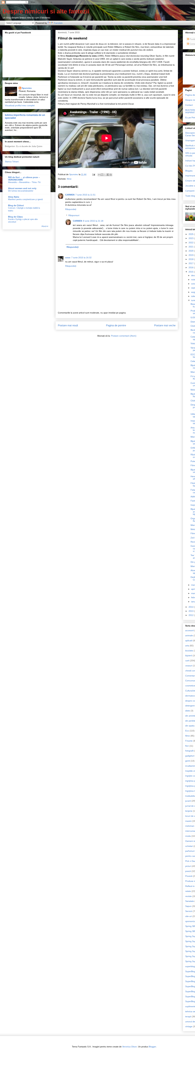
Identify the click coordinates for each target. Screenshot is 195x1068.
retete (188, 891)
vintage (188, 1026)
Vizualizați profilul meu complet (20, 105)
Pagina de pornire (116, 325)
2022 (191, 242)
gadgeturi (189, 756)
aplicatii (188, 640)
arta (187, 645)
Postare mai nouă (68, 325)
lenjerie (188, 811)
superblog (190, 966)
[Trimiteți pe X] (104, 174)
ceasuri (188, 665)
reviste (188, 896)
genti (187, 761)
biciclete (189, 650)
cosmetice (190, 685)
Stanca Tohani (12, 161)
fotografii (189, 750)
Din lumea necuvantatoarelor (20, 191)
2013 (191, 611)
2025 (191, 234)
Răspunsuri (73, 215)
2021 (191, 246)
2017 (191, 263)
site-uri (188, 916)
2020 (191, 251)
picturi (188, 866)
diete (187, 710)
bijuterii (188, 655)
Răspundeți (70, 209)
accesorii (189, 630)
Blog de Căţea (15, 216)
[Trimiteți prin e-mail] (99, 174)
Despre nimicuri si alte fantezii (45, 11)
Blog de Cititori (16, 205)
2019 (191, 255)
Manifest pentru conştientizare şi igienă (25, 199)
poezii (188, 871)
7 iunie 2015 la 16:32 (81, 257)
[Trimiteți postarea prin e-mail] (93, 174)
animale (189, 635)
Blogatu (189, 170)
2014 (191, 607)
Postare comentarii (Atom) (123, 336)
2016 (191, 267)
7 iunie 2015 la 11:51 (85, 194)
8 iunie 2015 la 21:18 (93, 221)
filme (69, 179)
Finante (189, 741)
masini (188, 821)
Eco (187, 730)
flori (187, 746)
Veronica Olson (129, 1046)
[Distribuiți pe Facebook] (107, 174)
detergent (190, 705)
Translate (58, 23)
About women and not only (22, 188)
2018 (191, 259)
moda (188, 836)
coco (67, 257)
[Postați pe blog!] (102, 174)
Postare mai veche (165, 325)
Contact (189, 105)
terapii (188, 1016)
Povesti (188, 876)
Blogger (152, 1046)
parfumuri (190, 851)
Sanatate (189, 901)
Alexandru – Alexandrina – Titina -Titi (24, 182)
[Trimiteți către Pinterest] (110, 174)
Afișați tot (44, 226)
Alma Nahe (13, 197)
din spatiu (190, 725)
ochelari (189, 846)
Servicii (188, 911)
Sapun (188, 906)
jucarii (188, 801)
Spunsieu (27, 88)
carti (187, 660)
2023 (191, 238)
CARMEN (69, 194)
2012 (191, 615)
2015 (191, 272)
